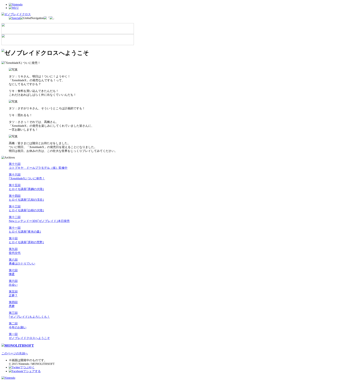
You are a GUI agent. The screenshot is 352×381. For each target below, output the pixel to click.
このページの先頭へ (14, 353)
